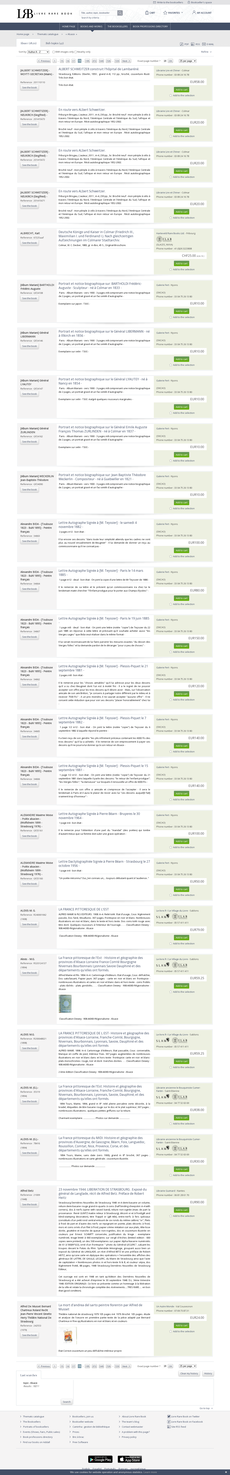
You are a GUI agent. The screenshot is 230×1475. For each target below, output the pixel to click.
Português (110, 1468)
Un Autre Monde (165, 1306)
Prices (76, 1432)
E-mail (210, 44)
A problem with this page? (135, 1432)
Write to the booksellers (170, 2)
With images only (64, 51)
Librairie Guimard (165, 1190)
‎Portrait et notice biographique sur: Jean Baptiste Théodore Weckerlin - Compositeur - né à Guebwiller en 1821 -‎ (102, 477)
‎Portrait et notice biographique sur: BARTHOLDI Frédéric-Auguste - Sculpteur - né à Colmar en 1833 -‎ (100, 286)
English (86, 1468)
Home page (68, 26)
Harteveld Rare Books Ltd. (170, 233)
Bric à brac (78, 1437)
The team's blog (130, 1421)
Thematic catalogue (47, 34)
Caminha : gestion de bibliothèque (91, 1426)
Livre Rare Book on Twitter (185, 1416)
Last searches (28, 1375)
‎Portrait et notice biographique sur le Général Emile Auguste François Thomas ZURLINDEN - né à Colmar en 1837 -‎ (103, 429)
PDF (187, 44)
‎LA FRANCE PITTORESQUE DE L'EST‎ (84, 909)
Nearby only (84, 51)
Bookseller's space (201, 2)
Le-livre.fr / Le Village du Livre (172, 910)
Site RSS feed (178, 1426)
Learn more (150, 1472)
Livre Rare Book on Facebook (187, 1421)
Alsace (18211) (28, 43)
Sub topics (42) (55, 43)
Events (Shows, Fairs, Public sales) (41, 1432)
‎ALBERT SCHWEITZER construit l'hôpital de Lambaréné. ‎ (99, 69)
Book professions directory (150, 26)
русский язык (138, 1468)
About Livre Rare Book (134, 1416)
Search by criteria (90, 17)
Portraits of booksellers (36, 1426)
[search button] (120, 13)
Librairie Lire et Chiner (168, 70)
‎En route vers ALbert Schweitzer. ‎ (82, 110)
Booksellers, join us (83, 1416)
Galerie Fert (162, 285)
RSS (198, 44)
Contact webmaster (132, 1426)
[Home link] (44, 14)
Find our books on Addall (36, 1442)
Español (97, 1468)
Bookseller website (82, 1421)
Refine (205, 51)
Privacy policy (129, 1437)
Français (123, 1468)
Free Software (80, 1442)
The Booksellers (118, 26)
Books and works (91, 26)
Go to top (205, 1408)
